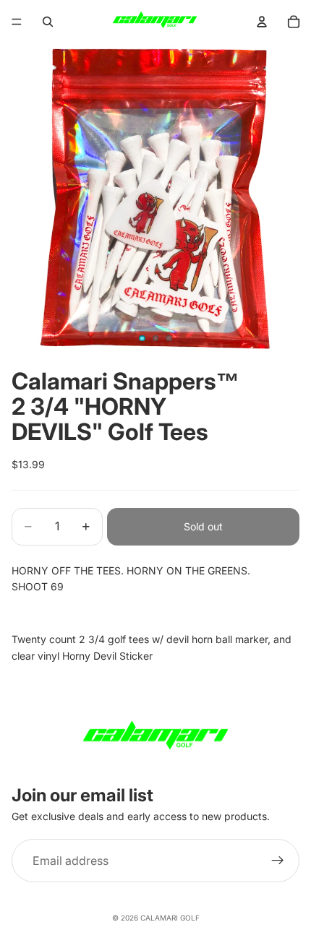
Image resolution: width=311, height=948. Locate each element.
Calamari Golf (170, 917)
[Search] (48, 22)
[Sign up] (278, 860)
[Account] (262, 22)
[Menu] (16, 21)
